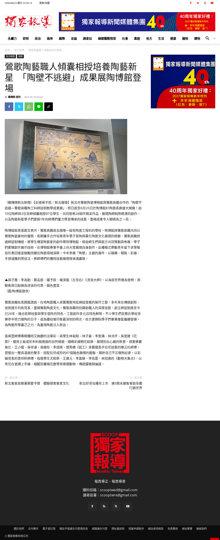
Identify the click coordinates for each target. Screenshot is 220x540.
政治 (38, 38)
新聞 (20, 56)
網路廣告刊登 (99, 529)
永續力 (12, 38)
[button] (208, 38)
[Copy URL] (48, 106)
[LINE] (38, 106)
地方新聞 (19, 50)
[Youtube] (212, 3)
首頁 (7, 50)
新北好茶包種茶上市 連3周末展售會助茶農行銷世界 (110, 386)
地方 (149, 38)
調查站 (87, 38)
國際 (62, 38)
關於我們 (19, 529)
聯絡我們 (201, 529)
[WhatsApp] (28, 106)
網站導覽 (187, 529)
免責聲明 (173, 529)
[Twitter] (205, 3)
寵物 (185, 38)
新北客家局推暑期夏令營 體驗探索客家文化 (37, 383)
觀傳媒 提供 (14, 96)
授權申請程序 (136, 529)
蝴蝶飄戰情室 (107, 38)
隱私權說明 (118, 529)
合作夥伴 (33, 529)
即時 (26, 38)
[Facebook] (191, 3)
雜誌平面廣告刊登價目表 (74, 529)
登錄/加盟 (44, 3)
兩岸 (50, 38)
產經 (137, 38)
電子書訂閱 (49, 529)
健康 (173, 38)
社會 (125, 38)
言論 (74, 38)
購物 (197, 38)
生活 (161, 38)
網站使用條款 (155, 529)
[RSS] (198, 3)
